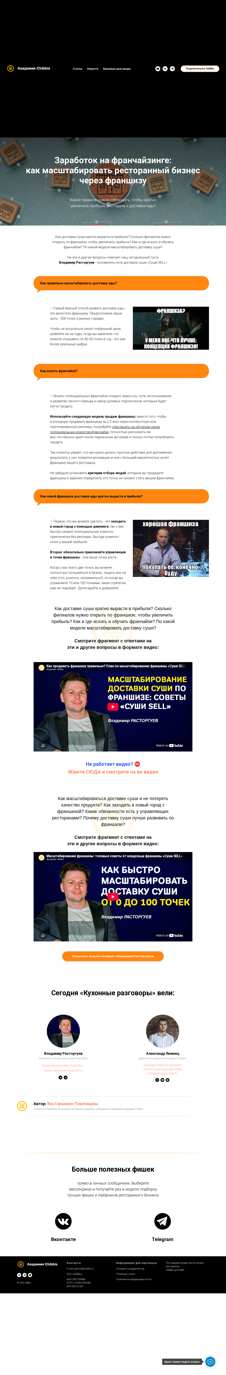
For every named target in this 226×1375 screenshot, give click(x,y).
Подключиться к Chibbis (162, 1073)
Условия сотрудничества (130, 1268)
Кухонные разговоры (117, 68)
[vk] (19, 1275)
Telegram (162, 1239)
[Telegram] (172, 68)
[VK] (165, 68)
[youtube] (30, 1275)
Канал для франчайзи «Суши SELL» (63, 1065)
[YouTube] (157, 68)
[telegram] (25, 1275)
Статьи (77, 68)
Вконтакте (63, 1239)
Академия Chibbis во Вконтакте (162, 1065)
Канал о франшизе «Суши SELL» (63, 1070)
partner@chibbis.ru (84, 1268)
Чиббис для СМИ (175, 1270)
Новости (92, 68)
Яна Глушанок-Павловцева (72, 1103)
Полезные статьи (125, 1274)
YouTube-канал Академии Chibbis (162, 1069)
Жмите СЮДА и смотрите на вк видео (113, 772)
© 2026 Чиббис (24, 1283)
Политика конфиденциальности (133, 1279)
